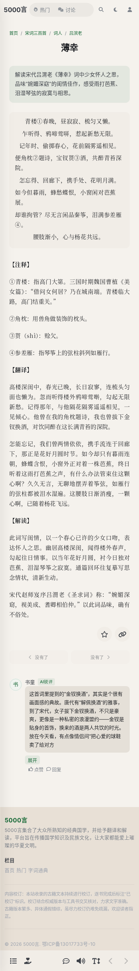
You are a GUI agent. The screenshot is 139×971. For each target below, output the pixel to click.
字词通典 (38, 870)
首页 (13, 33)
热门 (45, 10)
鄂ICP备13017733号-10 (69, 944)
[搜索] (101, 9)
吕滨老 (75, 33)
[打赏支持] (28, 961)
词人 (57, 33)
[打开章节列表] (13, 960)
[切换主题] (115, 9)
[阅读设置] (95, 960)
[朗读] (80, 960)
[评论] (65, 960)
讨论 (71, 10)
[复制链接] (122, 634)
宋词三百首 (35, 33)
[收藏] (104, 634)
